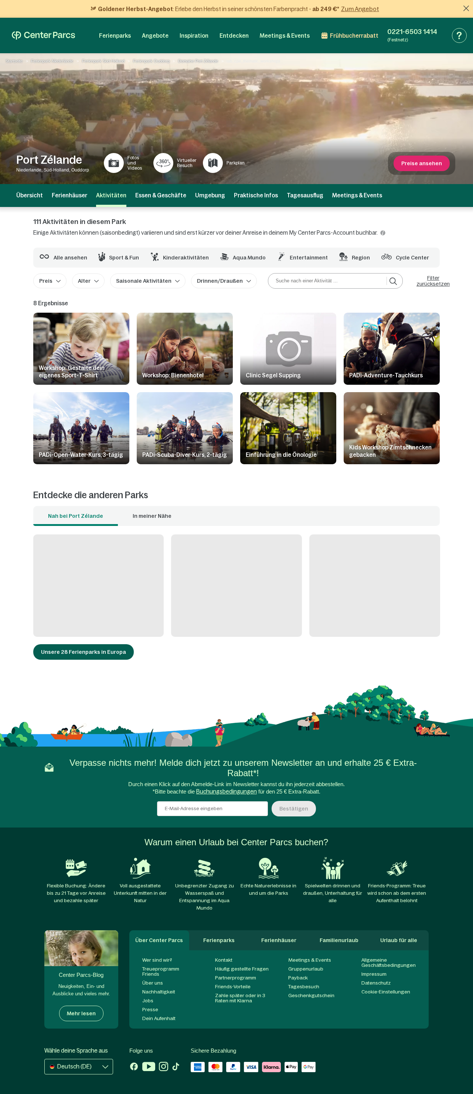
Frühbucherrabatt (354, 36)
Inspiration (194, 36)
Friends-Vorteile (233, 986)
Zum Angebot (360, 9)
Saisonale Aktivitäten (143, 281)
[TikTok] (176, 1067)
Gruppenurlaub (305, 969)
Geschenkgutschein (311, 995)
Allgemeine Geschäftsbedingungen (388, 962)
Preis (45, 281)
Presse (150, 1009)
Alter (84, 281)
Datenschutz (376, 983)
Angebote (155, 36)
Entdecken (234, 36)
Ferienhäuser (69, 195)
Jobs (147, 1000)
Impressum (374, 974)
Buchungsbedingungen (226, 791)
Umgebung (210, 195)
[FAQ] (459, 35)
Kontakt (223, 960)
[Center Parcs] (43, 35)
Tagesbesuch (303, 986)
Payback (298, 978)
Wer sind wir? (157, 960)
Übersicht (29, 195)
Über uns (152, 983)
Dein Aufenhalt (159, 1018)
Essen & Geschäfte (160, 195)
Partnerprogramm (235, 978)
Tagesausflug (305, 195)
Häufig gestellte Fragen (242, 969)
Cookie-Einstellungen (385, 992)
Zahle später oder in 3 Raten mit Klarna (240, 998)
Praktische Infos (256, 195)
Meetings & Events (285, 36)
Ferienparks (115, 36)
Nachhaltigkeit (158, 992)
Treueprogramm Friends (160, 971)
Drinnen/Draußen (220, 281)
